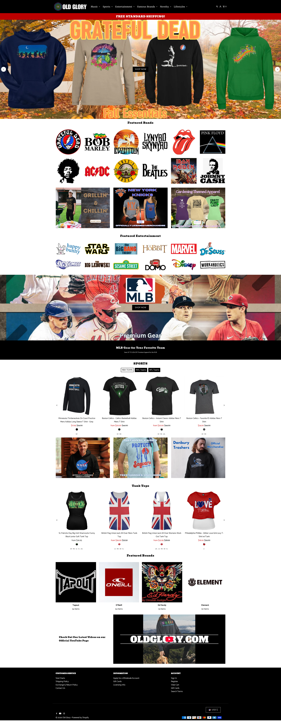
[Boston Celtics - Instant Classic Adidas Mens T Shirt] (161, 396)
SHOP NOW (140, 69)
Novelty (164, 6)
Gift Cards (117, 681)
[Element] (205, 582)
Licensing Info (119, 685)
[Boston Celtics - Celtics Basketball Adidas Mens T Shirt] (119, 396)
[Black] (77, 429)
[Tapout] (76, 582)
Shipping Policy (62, 681)
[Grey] (204, 429)
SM (76, 434)
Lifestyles (179, 6)
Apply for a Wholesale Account (126, 678)
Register (174, 681)
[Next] (277, 69)
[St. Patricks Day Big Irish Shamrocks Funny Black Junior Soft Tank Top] (76, 510)
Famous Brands (146, 6)
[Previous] (3, 69)
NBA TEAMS (127, 370)
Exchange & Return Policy (67, 685)
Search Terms (177, 691)
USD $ (215, 709)
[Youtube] (60, 714)
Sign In (174, 678)
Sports (106, 6)
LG (76, 549)
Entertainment (123, 6)
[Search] (217, 6)
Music (94, 6)
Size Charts (60, 678)
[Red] (204, 544)
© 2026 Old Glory (63, 717)
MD (120, 434)
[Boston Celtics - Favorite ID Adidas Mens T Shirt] (204, 396)
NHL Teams (141, 370)
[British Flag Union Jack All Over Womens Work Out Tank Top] (161, 510)
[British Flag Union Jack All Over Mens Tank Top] (119, 510)
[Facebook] (56, 714)
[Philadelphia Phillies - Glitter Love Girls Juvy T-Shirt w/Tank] (204, 510)
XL (79, 549)
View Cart (175, 685)
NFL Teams (154, 370)
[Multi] (162, 429)
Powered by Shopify (80, 717)
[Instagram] (64, 714)
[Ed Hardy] (162, 582)
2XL (164, 434)
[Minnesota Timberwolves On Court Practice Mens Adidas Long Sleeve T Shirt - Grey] (76, 396)
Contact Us (60, 688)
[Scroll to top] (276, 716)
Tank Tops (140, 486)
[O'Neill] (119, 582)
